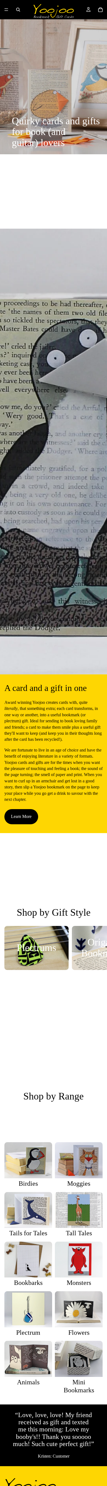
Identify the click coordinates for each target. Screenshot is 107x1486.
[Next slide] (97, 948)
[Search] (18, 10)
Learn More (21, 816)
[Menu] (6, 9)
